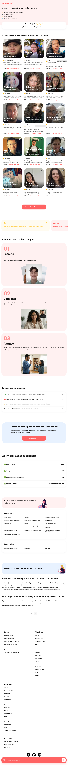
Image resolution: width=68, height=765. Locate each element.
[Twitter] (34, 755)
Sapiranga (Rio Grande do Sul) (33, 530)
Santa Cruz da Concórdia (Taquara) (52, 526)
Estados (6, 649)
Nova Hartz (7, 523)
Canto (37, 644)
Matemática (39, 638)
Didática (47, 548)
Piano (37, 661)
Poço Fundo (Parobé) (50, 523)
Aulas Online (8, 647)
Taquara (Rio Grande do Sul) (12, 534)
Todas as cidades (10, 730)
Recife (6, 710)
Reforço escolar (40, 647)
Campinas (7, 724)
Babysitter (28, 548)
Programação (39, 669)
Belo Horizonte (8, 702)
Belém (6, 716)
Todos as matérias (41, 678)
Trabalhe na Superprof (11, 652)
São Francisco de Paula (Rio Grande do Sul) (52, 531)
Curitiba (7, 707)
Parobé (27, 523)
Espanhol (38, 655)
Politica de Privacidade (11, 641)
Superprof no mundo (10, 644)
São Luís (6, 727)
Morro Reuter (48, 520)
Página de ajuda (9, 744)
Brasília (6, 696)
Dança (37, 675)
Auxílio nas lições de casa (11, 548)
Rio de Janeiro (8, 690)
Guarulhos (7, 721)
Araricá (27, 517)
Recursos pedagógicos (11, 741)
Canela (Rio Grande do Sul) (52, 517)
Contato (7, 747)
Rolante (6, 526)
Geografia (38, 658)
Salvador (7, 693)
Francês (37, 652)
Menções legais (9, 638)
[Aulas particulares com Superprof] (7, 3)
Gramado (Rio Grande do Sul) (12, 520)
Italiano (37, 664)
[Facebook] (28, 755)
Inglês (37, 635)
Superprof (4, 31)
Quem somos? (8, 635)
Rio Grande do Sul (12, 31)
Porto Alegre (7, 517)
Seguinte (35, 613)
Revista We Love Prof (10, 739)
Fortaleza (7, 699)
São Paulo (7, 688)
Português (38, 666)
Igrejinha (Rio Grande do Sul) (32, 520)
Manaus (6, 705)
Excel (36, 672)
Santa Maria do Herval (10, 530)
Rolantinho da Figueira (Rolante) (33, 526)
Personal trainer (40, 641)
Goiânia (6, 719)
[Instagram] (39, 755)
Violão (37, 649)
